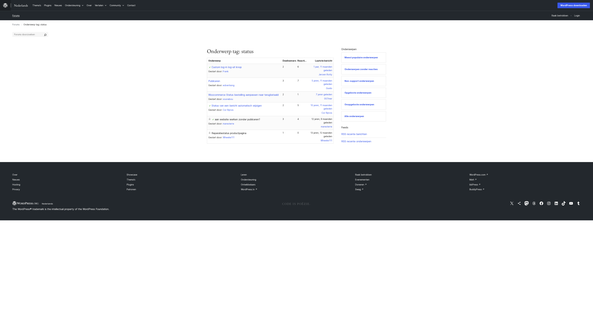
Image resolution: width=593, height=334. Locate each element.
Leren (244, 174)
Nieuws (16, 179)
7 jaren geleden (324, 94)
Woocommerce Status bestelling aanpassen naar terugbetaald (243, 94)
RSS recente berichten (354, 134)
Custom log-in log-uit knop (227, 67)
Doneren (361, 184)
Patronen (131, 189)
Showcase (132, 174)
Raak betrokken (363, 174)
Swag (359, 189)
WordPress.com (478, 174)
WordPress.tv (249, 189)
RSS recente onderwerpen (356, 141)
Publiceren (214, 81)
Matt (473, 179)
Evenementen (362, 179)
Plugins (130, 184)
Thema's (131, 179)
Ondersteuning (248, 179)
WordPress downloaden (573, 5)
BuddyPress (476, 189)
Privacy (16, 189)
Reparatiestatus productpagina (229, 133)
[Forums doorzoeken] (45, 34)
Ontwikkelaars (248, 184)
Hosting (16, 184)
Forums (16, 15)
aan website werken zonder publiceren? (237, 119)
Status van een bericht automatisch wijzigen (237, 105)
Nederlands (47, 203)
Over (14, 174)
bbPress (475, 184)
